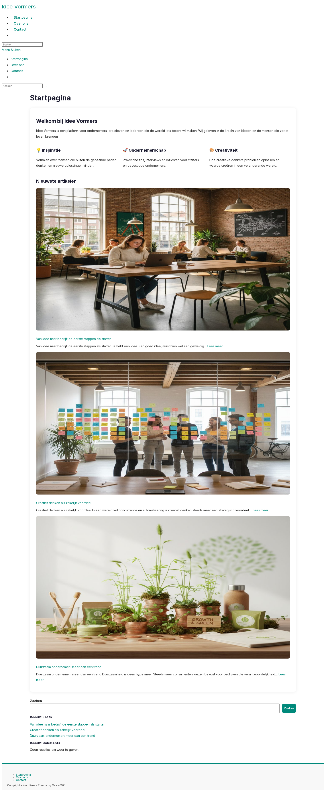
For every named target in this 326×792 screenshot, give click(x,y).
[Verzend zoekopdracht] (45, 86)
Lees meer (215, 346)
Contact (17, 71)
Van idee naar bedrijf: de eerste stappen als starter (73, 339)
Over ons (17, 65)
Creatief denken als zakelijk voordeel (63, 503)
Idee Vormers (19, 6)
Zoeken (36, 701)
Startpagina (19, 59)
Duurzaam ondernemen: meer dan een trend (68, 667)
